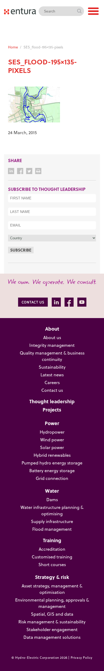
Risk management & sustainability (52, 622)
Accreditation (52, 549)
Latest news (52, 375)
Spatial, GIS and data (52, 614)
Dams (52, 500)
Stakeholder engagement (52, 629)
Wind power (52, 440)
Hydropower (52, 432)
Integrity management (52, 345)
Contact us (52, 390)
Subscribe (20, 250)
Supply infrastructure (52, 521)
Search (79, 11)
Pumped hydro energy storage (52, 463)
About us (52, 337)
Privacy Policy (82, 657)
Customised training (52, 557)
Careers (52, 382)
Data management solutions (52, 637)
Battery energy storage (52, 471)
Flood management (52, 529)
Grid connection (52, 478)
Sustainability (52, 367)
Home (13, 47)
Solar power (52, 447)
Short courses (52, 564)
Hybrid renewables (52, 455)
